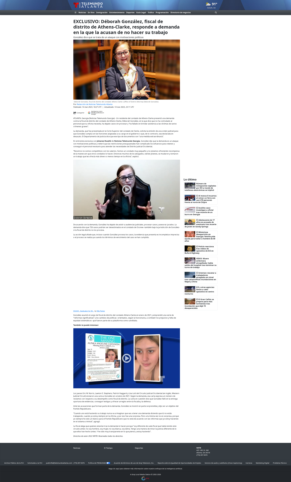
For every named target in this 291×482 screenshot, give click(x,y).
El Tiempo (108, 448)
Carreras (249, 463)
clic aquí (116, 469)
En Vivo (91, 12)
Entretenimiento (116, 12)
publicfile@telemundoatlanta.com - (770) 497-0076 (65, 463)
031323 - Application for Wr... (83, 311)
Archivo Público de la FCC (14, 463)
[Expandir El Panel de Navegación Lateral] (75, 12)
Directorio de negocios (181, 12)
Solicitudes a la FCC (35, 463)
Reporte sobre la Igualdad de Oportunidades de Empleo (179, 463)
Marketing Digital (262, 463)
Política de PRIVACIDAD (97, 463)
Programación (162, 12)
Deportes (130, 12)
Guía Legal (141, 12)
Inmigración (102, 12)
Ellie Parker (101, 311)
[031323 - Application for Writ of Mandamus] (126, 274)
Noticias (82, 12)
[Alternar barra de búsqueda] (216, 12)
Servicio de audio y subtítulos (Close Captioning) (223, 463)
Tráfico (151, 12)
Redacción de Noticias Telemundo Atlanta (94, 104)
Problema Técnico (280, 463)
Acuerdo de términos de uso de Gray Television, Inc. (134, 463)
